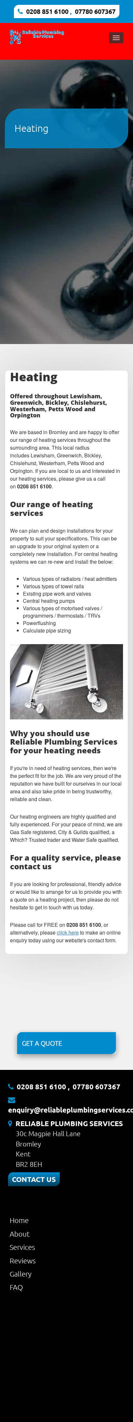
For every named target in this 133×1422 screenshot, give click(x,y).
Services (22, 1247)
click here (68, 932)
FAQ (16, 1287)
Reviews (23, 1260)
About (20, 1233)
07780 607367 (95, 11)
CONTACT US (34, 1179)
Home (19, 1220)
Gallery (20, 1274)
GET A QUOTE (42, 1043)
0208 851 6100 (47, 11)
